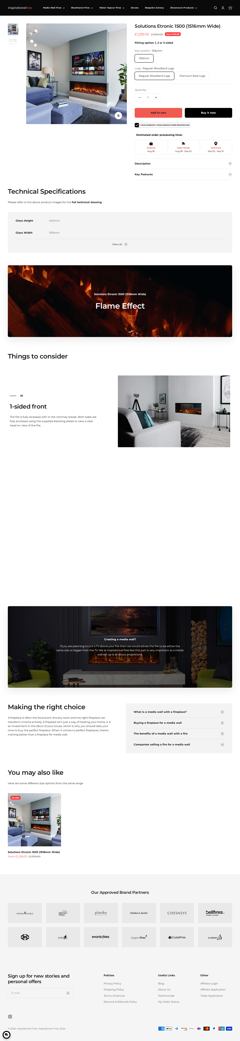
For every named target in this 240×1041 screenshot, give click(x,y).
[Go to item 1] (13, 29)
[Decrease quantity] (139, 97)
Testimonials (166, 995)
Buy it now (208, 112)
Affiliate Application (213, 989)
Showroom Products (182, 8)
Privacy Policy (112, 983)
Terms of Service (114, 995)
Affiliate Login (209, 983)
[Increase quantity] (156, 97)
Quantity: (141, 89)
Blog (161, 983)
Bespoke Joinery (154, 8)
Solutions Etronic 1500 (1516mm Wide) (34, 852)
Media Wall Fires (52, 8)
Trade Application (211, 995)
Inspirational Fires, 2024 (51, 1028)
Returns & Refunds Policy (120, 1001)
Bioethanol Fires (80, 8)
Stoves (134, 8)
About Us (164, 989)
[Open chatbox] (6, 1035)
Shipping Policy (114, 989)
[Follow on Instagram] (10, 1016)
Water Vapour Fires (110, 8)
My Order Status (168, 1001)
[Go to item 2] (13, 42)
